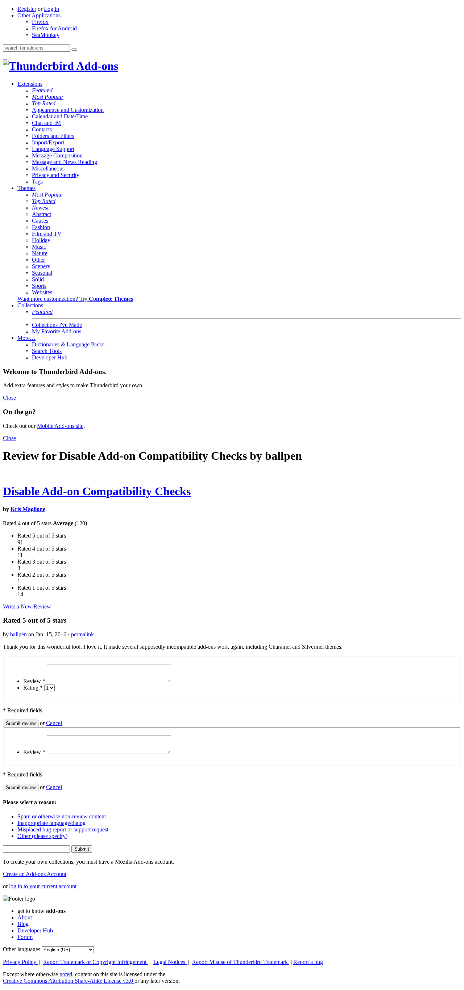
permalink (82, 634)
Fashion (41, 227)
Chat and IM (46, 123)
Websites (42, 292)
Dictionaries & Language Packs (68, 344)
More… (26, 338)
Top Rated (43, 103)
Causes (40, 221)
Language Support (53, 149)
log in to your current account (42, 886)
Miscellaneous (48, 168)
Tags (37, 181)
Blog (23, 924)
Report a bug (308, 962)
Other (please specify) (42, 836)
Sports (39, 286)
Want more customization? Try (75, 299)
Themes (26, 188)
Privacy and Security (55, 175)
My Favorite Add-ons (56, 331)
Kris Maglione (28, 509)
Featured (42, 90)
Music (39, 247)
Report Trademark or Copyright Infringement (95, 962)
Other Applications (39, 15)
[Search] (74, 50)
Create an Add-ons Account (34, 874)
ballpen (18, 634)
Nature (39, 253)
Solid (38, 279)
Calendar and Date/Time (60, 116)
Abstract (41, 214)
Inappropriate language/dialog (51, 823)
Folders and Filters (53, 136)
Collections (30, 305)
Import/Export (48, 142)
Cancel (54, 723)
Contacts (42, 129)
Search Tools (47, 351)
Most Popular (47, 97)
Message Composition (57, 155)
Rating (33, 687)
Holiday (41, 240)
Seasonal (42, 273)
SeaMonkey (45, 35)
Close (9, 398)
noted (65, 974)
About (24, 917)
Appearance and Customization (68, 110)
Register (26, 9)
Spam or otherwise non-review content (61, 816)
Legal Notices (170, 962)
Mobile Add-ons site (60, 426)
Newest (40, 208)
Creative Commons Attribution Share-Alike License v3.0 (68, 981)
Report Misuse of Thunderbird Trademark (240, 962)
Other (38, 260)
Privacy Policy (20, 962)
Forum (25, 937)
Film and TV (47, 234)
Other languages (21, 949)
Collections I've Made (57, 325)
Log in (51, 9)
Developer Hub (49, 357)
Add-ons (96, 65)
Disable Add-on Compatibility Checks (97, 491)
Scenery (41, 266)
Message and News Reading (64, 162)
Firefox (40, 22)
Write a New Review (27, 606)
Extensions (29, 84)
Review (34, 681)
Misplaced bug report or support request (62, 829)
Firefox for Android (54, 28)
